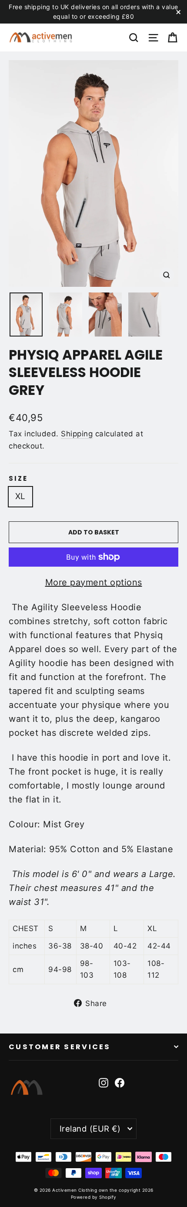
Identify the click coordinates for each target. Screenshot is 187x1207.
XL (20, 496)
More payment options (93, 582)
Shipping (77, 433)
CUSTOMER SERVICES (60, 1047)
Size (18, 478)
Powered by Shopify (94, 1197)
